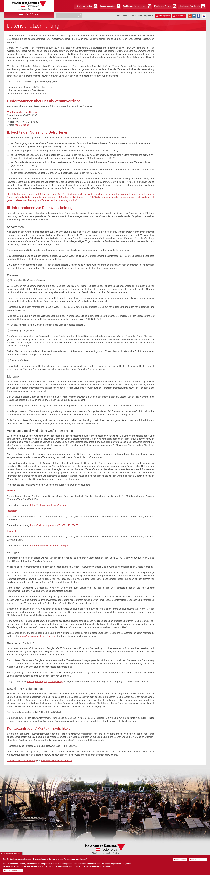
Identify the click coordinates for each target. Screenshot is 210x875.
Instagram (194, 16)
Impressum (149, 16)
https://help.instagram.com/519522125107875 (54, 525)
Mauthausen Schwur (162, 6)
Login (118, 16)
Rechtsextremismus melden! (134, 6)
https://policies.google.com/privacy (48, 505)
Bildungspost (164, 16)
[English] (204, 16)
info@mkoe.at (21, 125)
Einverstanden (180, 859)
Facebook (198, 16)
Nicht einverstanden (198, 859)
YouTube (190, 16)
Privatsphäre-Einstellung (11, 854)
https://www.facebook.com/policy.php (49, 545)
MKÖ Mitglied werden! (83, 6)
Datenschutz (137, 16)
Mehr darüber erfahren (13, 871)
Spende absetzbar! (107, 6)
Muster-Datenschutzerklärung (22, 760)
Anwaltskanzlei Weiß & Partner (56, 760)
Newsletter (180, 16)
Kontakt (126, 16)
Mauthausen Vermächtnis (189, 6)
